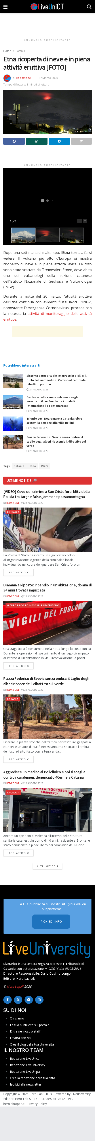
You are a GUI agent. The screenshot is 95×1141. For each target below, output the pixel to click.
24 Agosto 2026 (38, 389)
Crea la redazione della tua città (32, 1078)
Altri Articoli (47, 866)
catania (19, 466)
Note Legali (15, 986)
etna (33, 466)
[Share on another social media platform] (81, 141)
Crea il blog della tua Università (32, 1044)
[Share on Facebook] (14, 141)
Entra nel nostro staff (25, 1031)
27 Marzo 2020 (48, 78)
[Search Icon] (89, 6)
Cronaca (13, 511)
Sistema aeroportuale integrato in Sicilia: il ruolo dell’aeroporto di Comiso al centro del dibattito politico (57, 380)
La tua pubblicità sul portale (29, 1025)
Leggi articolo (21, 572)
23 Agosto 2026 (38, 411)
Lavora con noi (20, 1038)
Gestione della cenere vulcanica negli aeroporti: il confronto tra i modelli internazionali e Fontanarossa (52, 401)
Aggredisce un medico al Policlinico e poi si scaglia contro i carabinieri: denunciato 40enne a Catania (44, 774)
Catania (20, 51)
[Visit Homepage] (47, 7)
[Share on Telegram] (59, 141)
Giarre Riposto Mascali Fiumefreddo (33, 605)
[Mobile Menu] (5, 6)
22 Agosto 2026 (38, 451)
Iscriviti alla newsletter (25, 1084)
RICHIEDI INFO (51, 921)
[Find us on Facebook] (7, 1000)
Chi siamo (17, 1018)
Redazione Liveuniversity (27, 1065)
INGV (44, 466)
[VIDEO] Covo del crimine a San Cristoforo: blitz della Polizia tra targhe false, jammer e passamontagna (46, 494)
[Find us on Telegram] (29, 1000)
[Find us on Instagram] (39, 1000)
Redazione (23, 78)
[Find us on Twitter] (18, 1000)
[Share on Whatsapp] (36, 141)
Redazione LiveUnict (24, 1058)
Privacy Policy (37, 1104)
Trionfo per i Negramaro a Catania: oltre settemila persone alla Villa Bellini (54, 420)
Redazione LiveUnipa (25, 1071)
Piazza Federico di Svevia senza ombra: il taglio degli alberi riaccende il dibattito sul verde (56, 441)
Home (7, 51)
